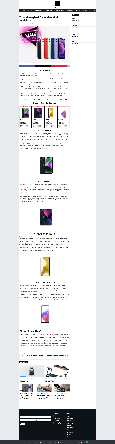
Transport (74, 45)
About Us (56, 413)
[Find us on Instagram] (91, 10)
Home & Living (49, 10)
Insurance (74, 29)
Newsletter (57, 420)
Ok (86, 442)
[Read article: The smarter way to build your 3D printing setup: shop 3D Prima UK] (31, 371)
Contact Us (57, 414)
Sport (73, 41)
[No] (113, 442)
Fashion (30, 10)
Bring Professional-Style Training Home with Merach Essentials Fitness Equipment (44, 395)
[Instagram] (23, 424)
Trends (77, 10)
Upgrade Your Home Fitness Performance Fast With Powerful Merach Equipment (61, 395)
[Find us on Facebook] (89, 10)
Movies (73, 34)
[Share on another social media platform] (68, 66)
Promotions (22, 390)
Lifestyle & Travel (59, 10)
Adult (73, 18)
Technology (69, 10)
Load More (44, 403)
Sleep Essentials (76, 39)
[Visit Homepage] (57, 4)
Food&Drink (75, 25)
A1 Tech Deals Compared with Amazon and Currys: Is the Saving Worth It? (26, 395)
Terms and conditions (59, 423)
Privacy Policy (57, 422)
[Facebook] (21, 424)
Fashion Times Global (24, 23)
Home (24, 10)
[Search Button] (94, 10)
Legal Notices (57, 418)
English (84, 10)
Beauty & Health (38, 10)
